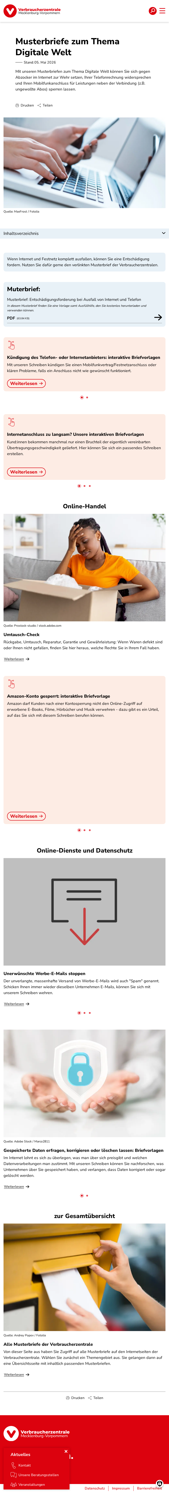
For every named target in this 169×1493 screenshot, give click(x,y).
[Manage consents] (159, 1484)
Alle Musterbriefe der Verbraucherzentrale (48, 1344)
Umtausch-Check (21, 635)
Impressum (121, 1488)
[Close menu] (66, 1451)
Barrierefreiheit (149, 1488)
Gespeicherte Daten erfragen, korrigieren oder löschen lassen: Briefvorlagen (83, 1150)
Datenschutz (95, 1488)
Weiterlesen (23, 383)
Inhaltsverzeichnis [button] (21, 233)
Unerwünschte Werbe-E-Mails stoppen (44, 974)
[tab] (82, 397)
